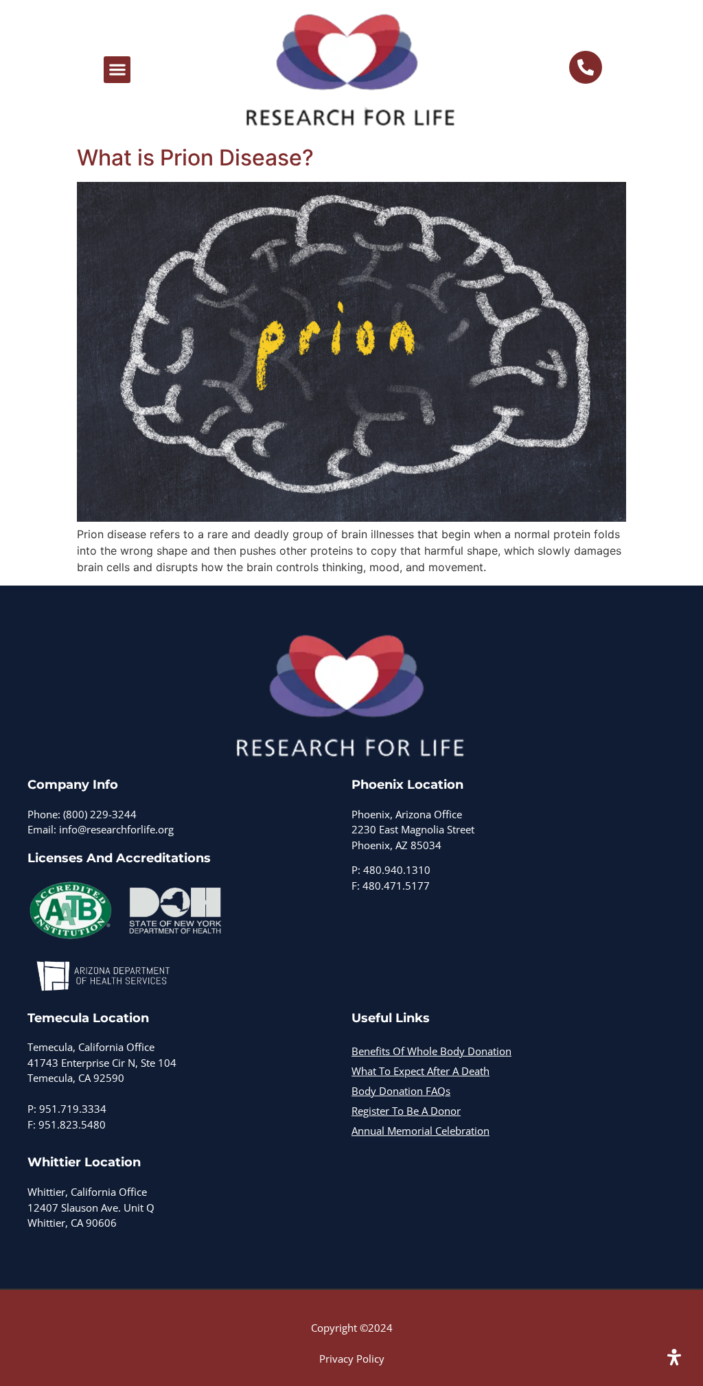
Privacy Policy (351, 1358)
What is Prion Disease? (195, 157)
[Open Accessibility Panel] (674, 1357)
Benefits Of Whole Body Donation (431, 1051)
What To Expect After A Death (420, 1071)
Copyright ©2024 (352, 1328)
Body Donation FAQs (401, 1091)
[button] (117, 69)
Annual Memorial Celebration (420, 1130)
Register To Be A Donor (406, 1111)
